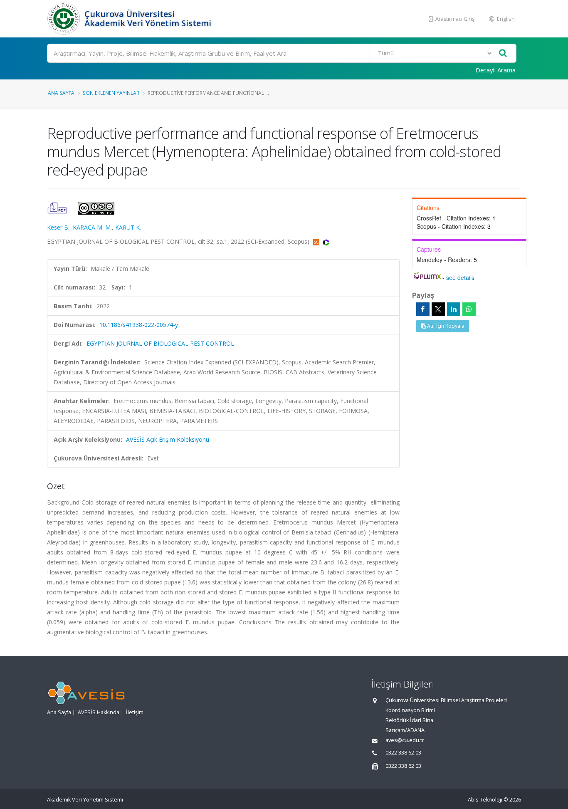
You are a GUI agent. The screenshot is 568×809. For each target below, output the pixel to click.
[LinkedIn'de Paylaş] (453, 309)
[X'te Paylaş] (438, 309)
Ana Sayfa (61, 92)
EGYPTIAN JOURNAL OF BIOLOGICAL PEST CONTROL (160, 343)
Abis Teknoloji (485, 799)
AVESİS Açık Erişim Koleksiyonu (167, 439)
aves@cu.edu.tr (404, 740)
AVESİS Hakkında (98, 712)
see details (460, 277)
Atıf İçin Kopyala (445, 325)
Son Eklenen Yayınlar (111, 92)
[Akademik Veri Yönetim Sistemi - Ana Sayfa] (64, 18)
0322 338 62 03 (403, 752)
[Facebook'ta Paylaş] (423, 309)
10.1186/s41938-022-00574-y (138, 325)
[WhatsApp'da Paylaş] (469, 309)
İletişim (134, 712)
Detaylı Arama (496, 70)
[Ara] (503, 53)
